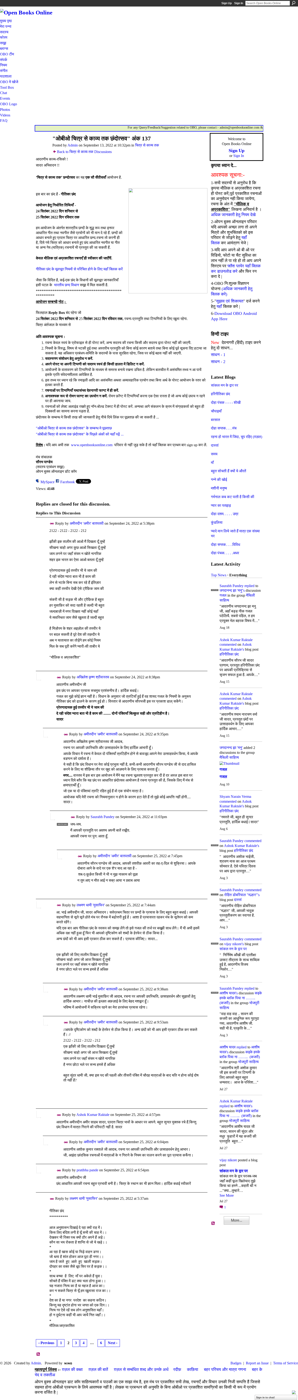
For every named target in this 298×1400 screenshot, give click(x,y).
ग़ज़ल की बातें (98, 1369)
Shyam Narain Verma (235, 797)
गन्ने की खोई (219, 480)
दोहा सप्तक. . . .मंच (224, 428)
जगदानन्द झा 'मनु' (231, 748)
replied (249, 586)
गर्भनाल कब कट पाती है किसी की (232, 497)
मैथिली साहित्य (229, 757)
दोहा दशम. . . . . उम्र (224, 514)
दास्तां (215, 445)
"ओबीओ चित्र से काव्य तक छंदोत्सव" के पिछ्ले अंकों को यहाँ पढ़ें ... (80, 434)
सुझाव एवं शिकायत (229, 301)
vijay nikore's (234, 944)
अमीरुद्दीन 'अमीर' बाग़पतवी (87, 523)
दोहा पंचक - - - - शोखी (226, 402)
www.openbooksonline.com (91, 445)
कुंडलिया (217, 522)
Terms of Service (285, 1363)
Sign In (238, 3)
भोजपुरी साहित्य (248, 1062)
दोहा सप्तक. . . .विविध (225, 545)
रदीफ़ (177, 1369)
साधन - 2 (218, 361)
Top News (218, 575)
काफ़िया (192, 1369)
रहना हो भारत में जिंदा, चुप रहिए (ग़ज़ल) (236, 437)
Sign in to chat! (265, 1397)
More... (236, 1220)
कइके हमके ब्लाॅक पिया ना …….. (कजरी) (241, 998)
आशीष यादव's (229, 993)
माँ (212, 463)
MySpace (47, 482)
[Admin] (42, 148)
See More (227, 1195)
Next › (112, 1343)
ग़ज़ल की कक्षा (72, 1369)
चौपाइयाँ (216, 411)
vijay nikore (228, 1160)
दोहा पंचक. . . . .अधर (225, 553)
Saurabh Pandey (103, 817)
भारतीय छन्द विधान (66, 285)
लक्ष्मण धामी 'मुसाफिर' (91, 905)
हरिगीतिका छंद (220, 394)
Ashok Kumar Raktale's (241, 846)
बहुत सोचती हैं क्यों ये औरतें (228, 471)
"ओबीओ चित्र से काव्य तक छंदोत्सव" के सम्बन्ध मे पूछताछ (74, 428)
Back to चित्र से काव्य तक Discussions (84, 152)
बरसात (215, 420)
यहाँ (219, 306)
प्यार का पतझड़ (221, 505)
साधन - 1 (218, 354)
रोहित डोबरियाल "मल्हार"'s (242, 895)
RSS (38, 1354)
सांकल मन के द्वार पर (224, 385)
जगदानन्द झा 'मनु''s (232, 590)
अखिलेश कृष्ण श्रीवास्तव (93, 677)
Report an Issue (257, 1363)
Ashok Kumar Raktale (92, 1115)
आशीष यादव (228, 1047)
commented (228, 644)
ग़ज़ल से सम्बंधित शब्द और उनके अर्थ (141, 1369)
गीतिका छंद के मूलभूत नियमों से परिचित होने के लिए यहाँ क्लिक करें (79, 269)
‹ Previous (46, 1343)
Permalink (52, 523)
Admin (73, 145)
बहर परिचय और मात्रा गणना (225, 1369)
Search (293, 3)
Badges (235, 1363)
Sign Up (226, 3)
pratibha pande (87, 1170)
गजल (223, 595)
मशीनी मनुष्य (219, 488)
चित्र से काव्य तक (147, 145)
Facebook (67, 482)
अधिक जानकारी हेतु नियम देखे (233, 214)
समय (214, 454)
